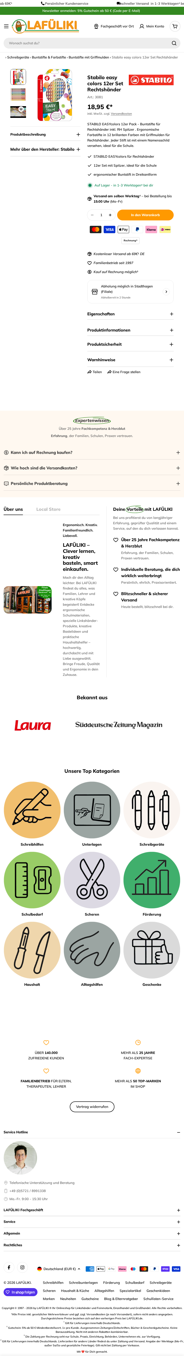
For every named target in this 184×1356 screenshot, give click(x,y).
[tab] (13, 510)
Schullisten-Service (158, 1299)
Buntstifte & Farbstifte (49, 57)
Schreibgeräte (18, 57)
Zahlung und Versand (131, 1341)
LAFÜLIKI (23, 1282)
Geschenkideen (158, 1291)
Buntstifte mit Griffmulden (89, 57)
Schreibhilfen (53, 1282)
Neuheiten (68, 1299)
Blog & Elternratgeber (121, 1299)
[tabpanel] (52, 600)
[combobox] (92, 43)
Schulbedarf (134, 1282)
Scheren (49, 1291)
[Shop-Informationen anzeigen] (166, 291)
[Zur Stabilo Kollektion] (151, 79)
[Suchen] (174, 43)
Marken (49, 1299)
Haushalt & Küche (75, 1291)
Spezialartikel (130, 1291)
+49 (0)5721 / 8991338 (27, 1191)
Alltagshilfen (104, 1291)
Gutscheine (90, 1299)
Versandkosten (121, 113)
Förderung (111, 1282)
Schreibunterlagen (83, 1282)
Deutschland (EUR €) (60, 1269)
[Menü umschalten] (6, 26)
